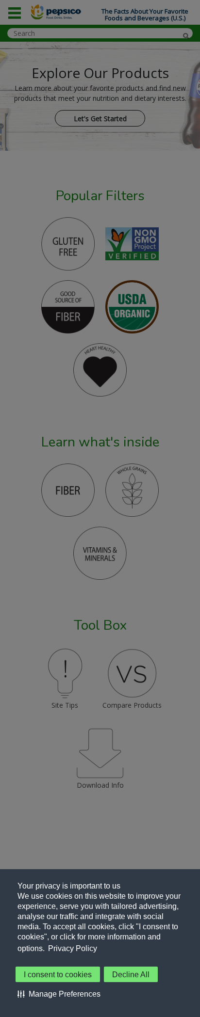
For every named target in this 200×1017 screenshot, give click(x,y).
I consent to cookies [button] (58, 974)
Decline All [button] (131, 974)
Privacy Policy (72, 948)
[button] (59, 993)
